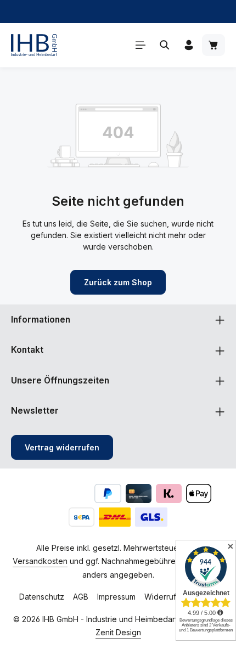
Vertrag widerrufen (62, 447)
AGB (80, 596)
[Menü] (140, 45)
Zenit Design (118, 632)
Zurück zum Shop (118, 282)
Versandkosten (40, 561)
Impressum (116, 596)
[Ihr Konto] (189, 45)
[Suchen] (165, 45)
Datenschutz (41, 596)
